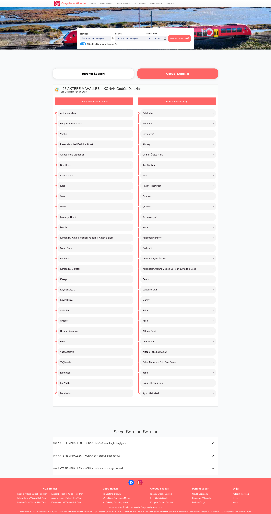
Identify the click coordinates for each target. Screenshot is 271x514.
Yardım (236, 502)
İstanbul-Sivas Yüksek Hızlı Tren (31, 502)
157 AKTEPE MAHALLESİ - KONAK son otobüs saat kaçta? (86, 455)
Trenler (92, 3)
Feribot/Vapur (156, 3)
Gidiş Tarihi (152, 33)
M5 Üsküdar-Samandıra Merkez (116, 498)
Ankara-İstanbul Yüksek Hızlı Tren (66, 498)
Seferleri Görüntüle (178, 38)
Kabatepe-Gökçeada (201, 498)
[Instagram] (140, 482)
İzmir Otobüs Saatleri (159, 498)
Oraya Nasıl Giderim (73, 3)
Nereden (84, 33)
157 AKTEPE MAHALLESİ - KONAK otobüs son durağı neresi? (88, 468)
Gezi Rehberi (140, 3)
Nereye (118, 33)
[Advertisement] (135, 58)
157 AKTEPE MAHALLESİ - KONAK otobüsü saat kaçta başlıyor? (89, 443)
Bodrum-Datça (198, 502)
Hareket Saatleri (93, 73)
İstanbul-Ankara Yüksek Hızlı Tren (32, 493)
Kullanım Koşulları (241, 493)
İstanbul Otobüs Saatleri (161, 493)
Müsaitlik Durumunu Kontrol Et (102, 44)
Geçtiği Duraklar (177, 73)
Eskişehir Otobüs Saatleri (161, 502)
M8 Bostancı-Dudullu (111, 493)
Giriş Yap (170, 3)
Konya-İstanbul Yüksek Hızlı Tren (66, 502)
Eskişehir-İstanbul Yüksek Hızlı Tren (67, 493)
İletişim (236, 498)
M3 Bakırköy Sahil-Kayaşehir (115, 502)
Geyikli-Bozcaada (200, 493)
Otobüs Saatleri (123, 3)
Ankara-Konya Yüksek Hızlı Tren (31, 498)
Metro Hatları (106, 3)
